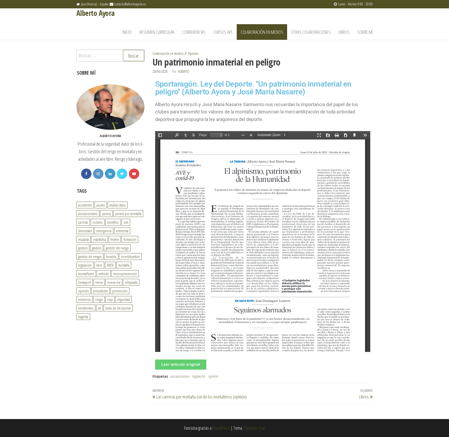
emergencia (103, 230)
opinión (213, 376)
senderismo (86, 308)
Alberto (183, 71)
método (103, 273)
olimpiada (131, 282)
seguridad (123, 299)
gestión (96, 247)
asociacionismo (179, 376)
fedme (114, 239)
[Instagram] (98, 174)
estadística (99, 239)
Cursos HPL (223, 32)
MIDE (110, 265)
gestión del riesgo (117, 247)
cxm (125, 222)
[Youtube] (134, 174)
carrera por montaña (128, 213)
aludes (100, 205)
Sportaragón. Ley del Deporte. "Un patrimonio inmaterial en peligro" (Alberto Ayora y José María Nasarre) (253, 87)
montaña (123, 265)
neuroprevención (125, 273)
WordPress (221, 428)
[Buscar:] (110, 55)
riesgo (99, 299)
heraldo (111, 256)
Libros (343, 32)
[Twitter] (122, 174)
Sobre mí (365, 32)
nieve (99, 282)
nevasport (84, 282)
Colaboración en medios (262, 32)
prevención (120, 290)
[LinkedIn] (110, 174)
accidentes (85, 205)
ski (99, 308)
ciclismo (98, 222)
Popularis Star (254, 428)
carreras (83, 222)
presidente (100, 290)
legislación (198, 376)
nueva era (113, 282)
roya (110, 299)
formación (129, 239)
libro (99, 265)
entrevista (122, 230)
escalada (83, 239)
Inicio (127, 32)
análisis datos (117, 205)
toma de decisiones (118, 308)
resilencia (84, 299)
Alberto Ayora (95, 13)
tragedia (83, 316)
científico (113, 222)
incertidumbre (130, 256)
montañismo (86, 273)
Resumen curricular (157, 32)
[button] (180, 364)
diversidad (85, 230)
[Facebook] (86, 174)
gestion (83, 247)
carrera (106, 213)
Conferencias (194, 32)
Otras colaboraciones (311, 32)
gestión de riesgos (90, 256)
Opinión (193, 53)
